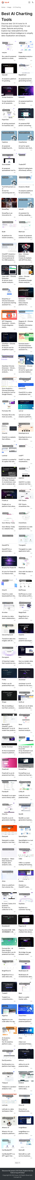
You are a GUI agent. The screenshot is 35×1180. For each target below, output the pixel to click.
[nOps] (26, 1031)
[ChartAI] (9, 427)
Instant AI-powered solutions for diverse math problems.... (26, 237)
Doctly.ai (22, 119)
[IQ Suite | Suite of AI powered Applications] (9, 897)
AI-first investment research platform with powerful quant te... (8, 752)
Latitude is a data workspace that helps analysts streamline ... (8, 1110)
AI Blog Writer (6, 110)
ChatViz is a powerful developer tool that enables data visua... (25, 640)
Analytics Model (24, 187)
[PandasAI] (9, 785)
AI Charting (22, 43)
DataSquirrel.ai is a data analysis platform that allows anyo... (25, 438)
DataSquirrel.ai (24, 433)
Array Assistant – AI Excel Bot (25, 748)
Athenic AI (5, 1127)
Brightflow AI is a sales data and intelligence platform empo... (9, 976)
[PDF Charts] (26, 494)
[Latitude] (9, 1099)
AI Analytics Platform (6, 1039)
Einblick (21, 1083)
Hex (20, 657)
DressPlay (5, 209)
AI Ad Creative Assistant (8, 468)
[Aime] (9, 875)
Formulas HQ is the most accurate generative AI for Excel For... (8, 416)
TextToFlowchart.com (8, 188)
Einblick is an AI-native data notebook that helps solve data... (25, 1088)
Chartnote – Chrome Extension (25, 367)
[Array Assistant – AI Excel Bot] (26, 740)
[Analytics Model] (26, 180)
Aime (3, 881)
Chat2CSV (22, 388)
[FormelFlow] (26, 763)
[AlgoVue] (9, 1009)
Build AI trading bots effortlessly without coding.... (25, 169)
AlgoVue (5, 1015)
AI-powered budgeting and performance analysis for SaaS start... (8, 147)
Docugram (5, 657)
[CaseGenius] (26, 136)
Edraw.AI (22, 97)
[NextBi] (26, 807)
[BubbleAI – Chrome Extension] (26, 292)
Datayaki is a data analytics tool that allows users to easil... (8, 841)
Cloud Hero (22, 1015)
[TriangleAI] (26, 539)
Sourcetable (6, 164)
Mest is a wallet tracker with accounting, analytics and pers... (25, 998)
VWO (20, 859)
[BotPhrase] (26, 583)
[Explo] (26, 46)
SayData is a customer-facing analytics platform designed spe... (25, 908)
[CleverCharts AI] (9, 628)
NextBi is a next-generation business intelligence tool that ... (26, 819)
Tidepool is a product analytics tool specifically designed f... (9, 1088)
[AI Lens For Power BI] (9, 561)
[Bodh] (9, 225)
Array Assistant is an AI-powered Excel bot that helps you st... (26, 752)
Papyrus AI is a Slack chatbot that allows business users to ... (26, 931)
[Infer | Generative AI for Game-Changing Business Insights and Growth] (9, 471)
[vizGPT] (26, 449)
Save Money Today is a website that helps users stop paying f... (8, 528)
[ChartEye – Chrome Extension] (9, 337)
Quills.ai (21, 702)
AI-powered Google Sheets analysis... (25, 281)
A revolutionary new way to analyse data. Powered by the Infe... (9, 483)
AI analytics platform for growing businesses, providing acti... (9, 80)
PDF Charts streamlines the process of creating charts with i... (25, 505)
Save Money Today (8, 523)
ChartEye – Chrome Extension (8, 344)
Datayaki (5, 836)
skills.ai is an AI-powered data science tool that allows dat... (24, 1065)
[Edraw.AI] (26, 91)
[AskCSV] (26, 471)
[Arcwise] (9, 606)
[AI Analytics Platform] (9, 1031)
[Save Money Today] (9, 516)
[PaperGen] (9, 113)
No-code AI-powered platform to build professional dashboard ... (9, 57)
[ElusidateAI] (9, 919)
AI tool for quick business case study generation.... (25, 147)
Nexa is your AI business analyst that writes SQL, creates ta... (24, 729)
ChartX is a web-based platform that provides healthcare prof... (9, 595)
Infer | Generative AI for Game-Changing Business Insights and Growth (9, 479)
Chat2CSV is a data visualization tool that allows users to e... (25, 393)
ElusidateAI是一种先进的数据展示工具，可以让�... (9, 931)
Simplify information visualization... (25, 326)
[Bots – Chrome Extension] (26, 247)
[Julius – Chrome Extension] (26, 270)
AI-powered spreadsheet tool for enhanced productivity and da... (9, 169)
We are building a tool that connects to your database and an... (9, 707)
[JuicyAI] (26, 203)
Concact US (17, 1177)
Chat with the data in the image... (26, 572)
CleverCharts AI (7, 635)
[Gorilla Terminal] (9, 740)
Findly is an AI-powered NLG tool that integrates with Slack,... (8, 684)
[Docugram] (9, 651)
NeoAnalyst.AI (23, 971)
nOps (20, 1038)
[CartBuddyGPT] (9, 1143)
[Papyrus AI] (26, 919)
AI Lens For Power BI (9, 568)
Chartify (5, 814)
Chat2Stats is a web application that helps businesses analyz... (25, 528)
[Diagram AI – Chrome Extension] (26, 315)
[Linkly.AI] (26, 785)
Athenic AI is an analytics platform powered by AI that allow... (8, 1132)
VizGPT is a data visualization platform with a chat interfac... (25, 460)
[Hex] (26, 651)
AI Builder (5, 43)
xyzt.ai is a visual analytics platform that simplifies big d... (26, 416)
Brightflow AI (6, 971)
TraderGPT (22, 164)
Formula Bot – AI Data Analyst (7, 949)
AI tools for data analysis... (7, 371)
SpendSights (23, 836)
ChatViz (21, 635)
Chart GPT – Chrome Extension (9, 277)
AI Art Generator (23, 199)
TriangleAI (22, 545)
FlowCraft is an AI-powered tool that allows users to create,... (8, 774)
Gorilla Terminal (7, 747)
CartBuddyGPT (7, 1150)
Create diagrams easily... (7, 326)
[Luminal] (9, 449)
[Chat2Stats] (26, 516)
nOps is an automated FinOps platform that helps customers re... (25, 1043)
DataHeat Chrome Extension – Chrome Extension (8, 367)
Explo (20, 52)
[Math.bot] (26, 225)
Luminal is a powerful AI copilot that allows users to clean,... (9, 460)
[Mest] (26, 987)
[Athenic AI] (9, 1121)
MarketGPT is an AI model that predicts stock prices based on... (8, 729)
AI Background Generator (8, 311)
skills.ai (21, 1060)
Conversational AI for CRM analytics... (8, 259)
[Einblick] (26, 1076)
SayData (22, 903)
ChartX (4, 590)
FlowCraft (5, 769)
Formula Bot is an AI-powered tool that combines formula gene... (9, 953)
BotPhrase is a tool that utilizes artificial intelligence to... (26, 595)
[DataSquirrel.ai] (26, 427)
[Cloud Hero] (26, 1009)
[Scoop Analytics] (9, 91)
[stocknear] (26, 673)
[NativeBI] (26, 1143)
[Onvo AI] (26, 1099)
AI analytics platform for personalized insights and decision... (26, 192)
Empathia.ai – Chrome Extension (8, 300)
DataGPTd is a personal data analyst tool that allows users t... (7, 550)
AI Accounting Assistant (8, 132)
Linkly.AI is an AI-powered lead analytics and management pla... (25, 796)
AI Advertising (6, 87)
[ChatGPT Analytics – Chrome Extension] (9, 247)
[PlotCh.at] (26, 561)
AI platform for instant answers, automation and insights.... (7, 237)
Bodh (3, 232)
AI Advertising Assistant (25, 379)
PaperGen (5, 119)
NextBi (21, 814)
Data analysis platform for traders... (23, 304)
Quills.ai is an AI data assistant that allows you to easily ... (26, 707)
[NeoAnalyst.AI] (26, 964)
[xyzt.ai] (26, 404)
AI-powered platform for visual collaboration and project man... (26, 102)
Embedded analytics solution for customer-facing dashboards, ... (25, 57)
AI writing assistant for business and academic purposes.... (8, 124)
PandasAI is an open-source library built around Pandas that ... (9, 796)
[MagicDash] (26, 606)
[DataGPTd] (9, 539)
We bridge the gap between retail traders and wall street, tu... (25, 953)
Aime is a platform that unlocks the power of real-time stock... (8, 886)
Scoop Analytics (7, 97)
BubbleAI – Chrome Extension (25, 300)
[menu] (29, 2)
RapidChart (22, 75)
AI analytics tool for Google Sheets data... (8, 393)
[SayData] (26, 897)
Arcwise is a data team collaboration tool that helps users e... (9, 617)
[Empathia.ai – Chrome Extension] (9, 292)
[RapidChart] (26, 68)
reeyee (4, 52)
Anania (21, 881)
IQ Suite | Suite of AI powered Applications (9, 905)
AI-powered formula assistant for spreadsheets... (25, 348)
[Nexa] (26, 718)
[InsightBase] (26, 1121)
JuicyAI (21, 209)
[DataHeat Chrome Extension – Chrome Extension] (9, 359)
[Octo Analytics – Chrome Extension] (9, 382)
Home (3, 7)
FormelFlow (22, 769)
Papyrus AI (22, 926)
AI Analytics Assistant (24, 132)
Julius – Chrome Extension (24, 277)
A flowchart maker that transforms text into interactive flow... (9, 662)
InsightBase (23, 1127)
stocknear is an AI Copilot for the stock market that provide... (26, 684)
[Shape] (9, 695)
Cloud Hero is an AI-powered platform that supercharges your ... (25, 1020)
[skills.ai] (26, 1054)
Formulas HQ (6, 411)
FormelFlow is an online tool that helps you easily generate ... (26, 774)
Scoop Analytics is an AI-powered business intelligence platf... (9, 102)
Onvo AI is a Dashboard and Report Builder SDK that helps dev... (25, 1110)
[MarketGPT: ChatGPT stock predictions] (9, 718)
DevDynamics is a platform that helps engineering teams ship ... (8, 1065)
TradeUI (4, 993)
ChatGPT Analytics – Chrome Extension (9, 255)
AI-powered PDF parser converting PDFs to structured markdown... (25, 124)
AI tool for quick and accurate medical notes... (25, 371)
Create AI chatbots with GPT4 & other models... (25, 259)
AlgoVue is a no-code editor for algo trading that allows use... (8, 1020)
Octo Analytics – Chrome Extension (8, 389)
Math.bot (22, 232)
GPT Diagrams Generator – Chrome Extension (9, 322)
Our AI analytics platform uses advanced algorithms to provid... (9, 1043)
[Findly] (9, 673)
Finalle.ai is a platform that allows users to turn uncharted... (9, 505)
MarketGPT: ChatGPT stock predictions (7, 725)
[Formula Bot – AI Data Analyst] (9, 942)
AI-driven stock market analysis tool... (7, 281)
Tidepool (5, 1083)
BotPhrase (22, 590)
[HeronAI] (9, 68)
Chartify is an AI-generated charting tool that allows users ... (8, 819)
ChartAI (4, 433)
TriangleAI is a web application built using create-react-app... (25, 550)
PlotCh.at (22, 568)
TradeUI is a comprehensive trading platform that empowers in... (9, 998)
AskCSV (21, 478)
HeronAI (4, 75)
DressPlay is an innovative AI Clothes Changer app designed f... (9, 214)
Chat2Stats (22, 523)
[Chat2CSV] (26, 382)
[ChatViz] (26, 628)
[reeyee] (9, 46)
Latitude (5, 1105)
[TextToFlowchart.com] (9, 180)
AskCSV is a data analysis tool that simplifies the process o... (24, 483)
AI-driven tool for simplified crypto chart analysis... (8, 348)
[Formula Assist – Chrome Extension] (26, 337)
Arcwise (4, 612)
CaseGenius (23, 142)
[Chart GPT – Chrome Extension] (9, 270)
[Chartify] (9, 807)
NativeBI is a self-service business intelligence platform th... (26, 1155)
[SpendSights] (26, 830)
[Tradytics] (26, 942)
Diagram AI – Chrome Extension (26, 322)
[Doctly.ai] (26, 113)
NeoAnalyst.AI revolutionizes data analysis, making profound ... (25, 976)
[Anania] (26, 875)
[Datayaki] (9, 830)
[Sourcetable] (9, 158)
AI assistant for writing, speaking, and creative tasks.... (26, 214)
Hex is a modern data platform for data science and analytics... (26, 662)
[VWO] (26, 852)
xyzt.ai (21, 411)
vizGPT (21, 455)
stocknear (22, 679)
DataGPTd (5, 545)
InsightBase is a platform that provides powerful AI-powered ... (25, 1132)
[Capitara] (9, 136)
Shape (4, 702)
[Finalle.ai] (9, 494)
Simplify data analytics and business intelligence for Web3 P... (9, 864)
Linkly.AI (21, 791)
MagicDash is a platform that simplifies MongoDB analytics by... (25, 617)
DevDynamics (6, 1060)
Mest (20, 993)
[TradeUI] (9, 987)
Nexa (20, 724)
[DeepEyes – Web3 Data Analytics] (9, 852)
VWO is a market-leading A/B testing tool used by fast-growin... (25, 864)
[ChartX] (9, 583)
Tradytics (22, 948)
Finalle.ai (5, 500)
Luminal (4, 455)
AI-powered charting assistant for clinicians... (9, 304)
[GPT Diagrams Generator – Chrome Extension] (9, 315)
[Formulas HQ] (9, 404)
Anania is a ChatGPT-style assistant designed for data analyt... (25, 886)
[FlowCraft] (9, 763)
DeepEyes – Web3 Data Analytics (8, 860)
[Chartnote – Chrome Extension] (26, 359)
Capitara (5, 142)
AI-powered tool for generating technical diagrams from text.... (26, 80)
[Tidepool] (9, 1076)
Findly (4, 679)
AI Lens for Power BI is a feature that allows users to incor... (9, 573)
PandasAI (5, 791)
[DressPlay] (9, 203)
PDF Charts (22, 500)
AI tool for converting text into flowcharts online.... (8, 192)
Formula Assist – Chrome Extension (25, 344)
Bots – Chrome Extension (24, 255)
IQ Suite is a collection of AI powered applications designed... (7, 908)
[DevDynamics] (9, 1054)
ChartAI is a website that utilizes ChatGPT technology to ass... (9, 438)
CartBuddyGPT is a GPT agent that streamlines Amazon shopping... (9, 1155)
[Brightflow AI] (9, 964)
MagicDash (22, 612)
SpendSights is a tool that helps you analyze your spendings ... (26, 841)
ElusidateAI (6, 926)
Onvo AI (21, 1105)
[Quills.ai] (26, 695)
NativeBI (21, 1150)
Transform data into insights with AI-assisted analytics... (8, 640)
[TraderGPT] (26, 158)
